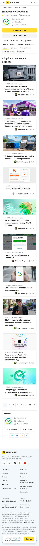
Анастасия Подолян (22, 193)
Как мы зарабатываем (9, 488)
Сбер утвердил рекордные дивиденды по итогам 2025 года (18, 391)
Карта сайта (24, 492)
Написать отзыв (19, 30)
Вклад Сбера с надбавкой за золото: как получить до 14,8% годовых (18, 222)
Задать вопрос (27, 429)
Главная (4, 7)
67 (30, 405)
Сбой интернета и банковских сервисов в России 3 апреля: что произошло (19, 322)
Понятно (29, 539)
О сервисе (5, 469)
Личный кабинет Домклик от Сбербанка (17, 256)
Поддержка (26, 41)
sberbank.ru (18, 22)
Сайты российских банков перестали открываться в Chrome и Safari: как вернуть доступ (19, 88)
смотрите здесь (29, 522)
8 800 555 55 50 (19, 19)
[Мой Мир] (27, 435)
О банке (5, 41)
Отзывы (14, 41)
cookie (18, 538)
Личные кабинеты (18, 186)
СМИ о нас (23, 469)
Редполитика (24, 477)
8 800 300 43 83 (25, 501)
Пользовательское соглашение (26, 487)
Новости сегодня (17, 84)
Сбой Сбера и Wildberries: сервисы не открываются (19, 289)
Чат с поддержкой (19, 36)
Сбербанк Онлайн (8, 51)
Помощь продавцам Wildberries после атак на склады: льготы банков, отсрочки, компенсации (18, 123)
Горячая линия (25, 48)
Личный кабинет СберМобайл (17, 189)
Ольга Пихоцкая (23, 94)
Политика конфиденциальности (27, 481)
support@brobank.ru (9, 501)
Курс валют (21, 51)
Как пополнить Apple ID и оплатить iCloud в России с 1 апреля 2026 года (17, 357)
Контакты (14, 48)
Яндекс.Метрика (15, 540)
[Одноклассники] (22, 435)
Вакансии (5, 480)
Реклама (5, 484)
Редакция (23, 473)
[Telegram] (11, 435)
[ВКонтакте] (17, 435)
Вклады (5, 44)
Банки (10, 7)
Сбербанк (17, 7)
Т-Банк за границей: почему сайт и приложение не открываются (19, 157)
